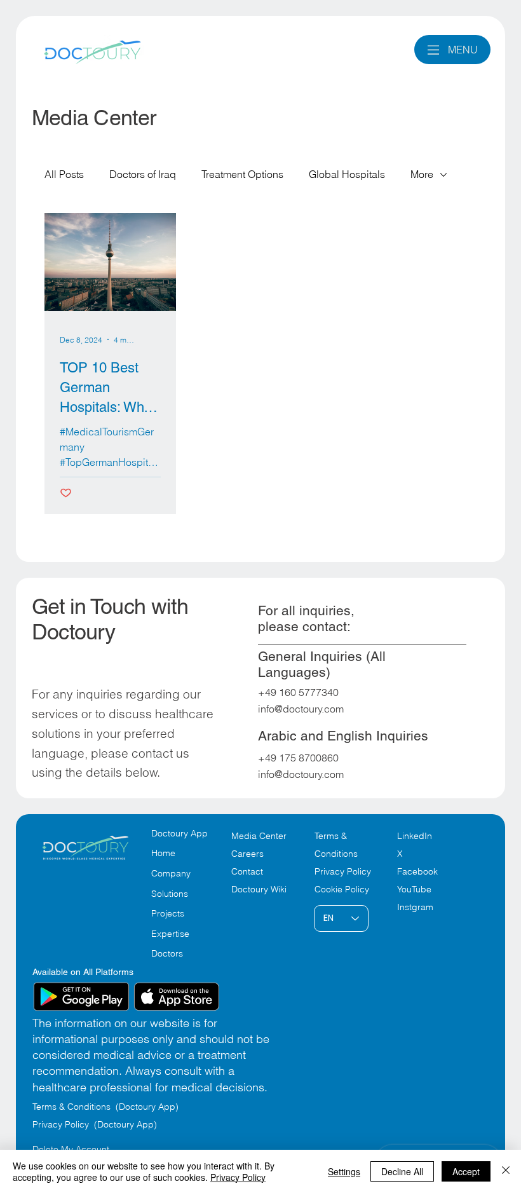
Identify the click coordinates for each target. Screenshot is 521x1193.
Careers (247, 853)
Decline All (402, 1171)
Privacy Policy (343, 871)
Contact (247, 871)
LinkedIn (414, 836)
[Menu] (434, 50)
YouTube (414, 889)
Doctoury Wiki (259, 889)
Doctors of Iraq (142, 174)
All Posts (64, 174)
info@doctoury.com (301, 708)
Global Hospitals (347, 174)
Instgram (415, 907)
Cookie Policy (342, 889)
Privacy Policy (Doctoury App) (94, 1124)
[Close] (505, 1171)
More (421, 174)
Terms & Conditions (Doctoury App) (106, 1106)
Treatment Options (242, 174)
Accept (466, 1171)
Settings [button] (344, 1171)
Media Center (259, 836)
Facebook (417, 871)
